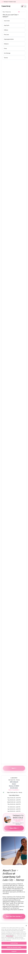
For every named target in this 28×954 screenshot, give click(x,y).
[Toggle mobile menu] (25, 6)
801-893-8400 (14, 788)
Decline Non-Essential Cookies (14, 947)
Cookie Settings (14, 943)
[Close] (26, 925)
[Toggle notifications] (22, 6)
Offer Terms (18, 824)
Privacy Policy (10, 936)
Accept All (14, 951)
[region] (14, 939)
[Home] (6, 6)
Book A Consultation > (14, 790)
